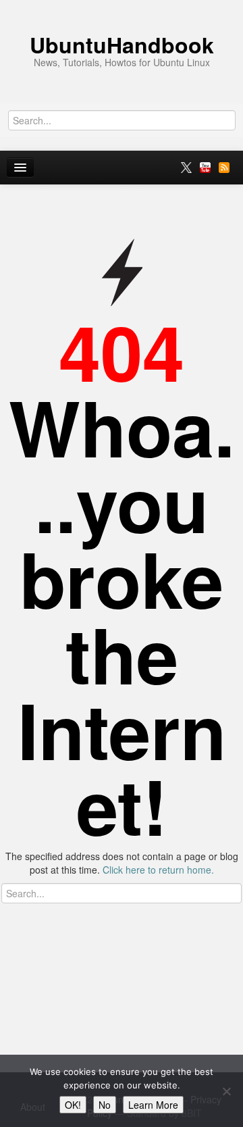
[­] (121, 7)
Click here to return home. (158, 869)
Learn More (153, 1104)
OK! (73, 1104)
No (105, 1104)
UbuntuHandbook (122, 44)
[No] (226, 1091)
